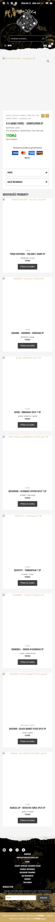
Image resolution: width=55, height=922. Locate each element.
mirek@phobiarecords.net (27, 857)
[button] (48, 61)
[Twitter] (8, 3)
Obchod (15, 115)
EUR (38, 3)
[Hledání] (43, 38)
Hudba (22, 115)
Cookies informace (27, 869)
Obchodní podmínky (27, 872)
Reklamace (27, 882)
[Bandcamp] (16, 3)
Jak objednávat (27, 875)
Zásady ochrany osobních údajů (28, 865)
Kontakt (27, 879)
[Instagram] (12, 3)
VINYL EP (31, 115)
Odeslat (43, 898)
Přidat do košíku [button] (27, 266)
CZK (41, 3)
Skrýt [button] (43, 919)
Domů (8, 115)
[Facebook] (4, 3)
